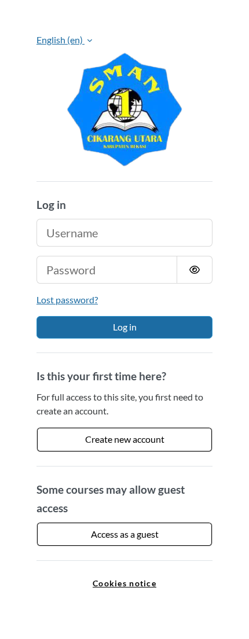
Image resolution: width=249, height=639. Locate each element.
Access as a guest (125, 533)
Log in (125, 326)
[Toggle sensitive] (195, 270)
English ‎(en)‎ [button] (60, 39)
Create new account (124, 439)
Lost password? (67, 299)
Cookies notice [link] (124, 583)
